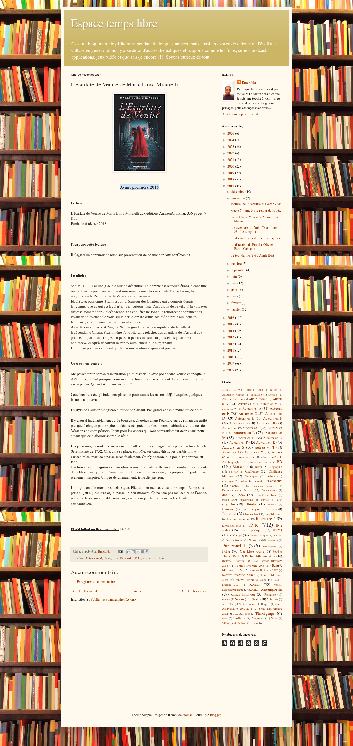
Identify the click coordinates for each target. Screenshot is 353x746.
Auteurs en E (244, 418)
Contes (234, 486)
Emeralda (249, 82)
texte (224, 618)
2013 (231, 337)
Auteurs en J (250, 428)
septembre (238, 270)
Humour (227, 509)
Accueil (139, 591)
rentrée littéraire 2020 (251, 580)
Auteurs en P (238, 442)
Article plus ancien (194, 591)
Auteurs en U (230, 452)
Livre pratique (251, 530)
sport (267, 604)
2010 (231, 357)
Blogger (215, 714)
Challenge (252, 471)
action (273, 390)
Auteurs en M (93, 558)
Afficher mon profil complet (241, 114)
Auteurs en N (244, 437)
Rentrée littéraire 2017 (264, 570)
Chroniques (251, 476)
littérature (264, 518)
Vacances (258, 618)
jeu (245, 509)
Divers (247, 490)
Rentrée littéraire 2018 (237, 574)
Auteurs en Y (246, 457)
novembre (238, 198)
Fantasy (264, 500)
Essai (225, 499)
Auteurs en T (264, 447)
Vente (274, 618)
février (236, 303)
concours (276, 480)
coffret (244, 481)
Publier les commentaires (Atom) (113, 599)
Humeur (271, 504)
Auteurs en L (244, 432)
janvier (236, 309)
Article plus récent (84, 591)
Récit (236, 556)
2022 (231, 153)
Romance (270, 594)
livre (115, 558)
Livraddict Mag (231, 525)
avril (235, 289)
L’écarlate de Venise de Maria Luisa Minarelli (255, 219)
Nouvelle (254, 540)
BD (279, 461)
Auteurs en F (272, 418)
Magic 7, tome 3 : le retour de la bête (256, 210)
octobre (237, 263)
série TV (227, 604)
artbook (272, 394)
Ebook (107, 558)
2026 (231, 133)
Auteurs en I (229, 428)
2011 (231, 350)
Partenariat (127, 558)
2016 (231, 317)
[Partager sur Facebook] (142, 551)
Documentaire (269, 490)
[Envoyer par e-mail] (128, 551)
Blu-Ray (233, 471)
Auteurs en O (272, 437)
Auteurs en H (265, 423)
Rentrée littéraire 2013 (237, 561)
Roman (254, 584)
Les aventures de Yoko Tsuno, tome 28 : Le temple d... (255, 229)
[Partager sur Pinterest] (147, 551)
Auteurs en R (265, 442)
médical (278, 535)
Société (252, 604)
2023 (231, 146)
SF (240, 604)
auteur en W (229, 408)
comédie (259, 481)
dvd (224, 495)
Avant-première (259, 462)
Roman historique (153, 558)
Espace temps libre (114, 22)
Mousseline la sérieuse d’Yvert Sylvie (256, 203)
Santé (255, 599)
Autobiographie (231, 462)
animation (256, 394)
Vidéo (225, 623)
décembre (238, 191)
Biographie (275, 467)
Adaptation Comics (233, 394)
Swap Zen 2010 (241, 613)
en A (258, 495)
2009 (231, 363)
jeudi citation (264, 509)
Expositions (245, 500)
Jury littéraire (273, 514)
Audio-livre (257, 399)
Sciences (272, 599)
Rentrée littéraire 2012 (260, 556)
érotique (272, 495)
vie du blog (240, 623)
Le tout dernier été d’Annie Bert (252, 255)
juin (234, 276)
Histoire (251, 504)
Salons (239, 599)
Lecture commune (238, 519)
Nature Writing (234, 540)
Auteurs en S (233, 447)
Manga (237, 535)
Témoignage (264, 613)
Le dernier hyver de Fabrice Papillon (256, 238)
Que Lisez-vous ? (252, 551)
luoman (188, 714)
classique (228, 481)
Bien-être (239, 466)
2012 (231, 343)
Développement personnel (261, 485)
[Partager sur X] (137, 551)
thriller (238, 618)
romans (226, 599)
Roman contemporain (265, 589)
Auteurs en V (253, 452)
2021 (231, 159)
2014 (231, 330)
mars (235, 296)
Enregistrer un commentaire (96, 581)
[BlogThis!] (133, 551)
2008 (231, 370)
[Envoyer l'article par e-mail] (120, 551)
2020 (231, 166)
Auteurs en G (238, 423)
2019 (231, 172)
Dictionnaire (229, 490)
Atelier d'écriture (232, 399)
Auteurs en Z (268, 457)
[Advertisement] (243, 672)
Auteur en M (269, 404)
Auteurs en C (248, 413)
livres (277, 530)
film (232, 504)
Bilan (258, 467)
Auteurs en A (251, 408)
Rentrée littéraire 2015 (249, 566)
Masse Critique (259, 535)
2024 (231, 140)
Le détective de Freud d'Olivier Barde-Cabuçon (252, 246)
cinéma (270, 476)
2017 (231, 186)
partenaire (272, 540)
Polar (138, 558)
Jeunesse (229, 513)
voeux (254, 623)
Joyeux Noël (252, 514)
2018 (231, 179)
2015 (231, 324)
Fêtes (278, 500)
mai (234, 283)
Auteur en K (246, 404)
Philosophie (269, 546)
